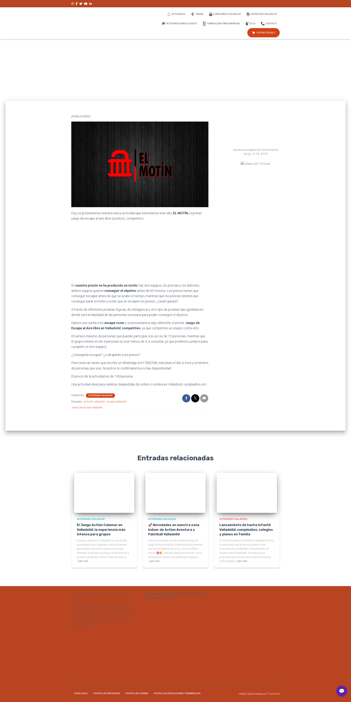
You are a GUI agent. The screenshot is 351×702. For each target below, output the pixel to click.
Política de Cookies (137, 693)
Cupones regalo (265, 32)
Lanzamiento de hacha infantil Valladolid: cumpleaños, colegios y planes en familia (246, 529)
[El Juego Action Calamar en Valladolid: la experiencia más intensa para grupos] (104, 492)
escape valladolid (116, 401)
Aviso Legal (81, 693)
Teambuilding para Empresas (223, 23)
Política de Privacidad (106, 693)
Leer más (83, 561)
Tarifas (199, 14)
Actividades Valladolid (100, 395)
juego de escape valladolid (87, 407)
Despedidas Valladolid (264, 14)
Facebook (77, 4)
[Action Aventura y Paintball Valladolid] (98, 23)
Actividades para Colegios (181, 23)
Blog (252, 23)
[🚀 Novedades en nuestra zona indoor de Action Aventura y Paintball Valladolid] (175, 492)
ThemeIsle (274, 693)
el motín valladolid (94, 401)
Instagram (72, 4)
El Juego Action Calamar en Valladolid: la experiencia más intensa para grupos (101, 529)
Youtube (85, 4)
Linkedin (90, 4)
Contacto (271, 23)
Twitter (80, 4)
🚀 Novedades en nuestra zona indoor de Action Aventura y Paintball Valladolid (173, 529)
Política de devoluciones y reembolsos (177, 693)
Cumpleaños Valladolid (227, 14)
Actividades (178, 14)
